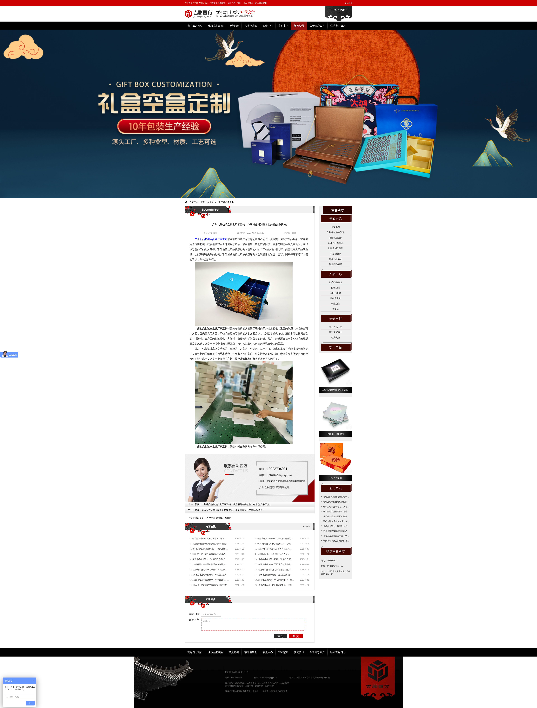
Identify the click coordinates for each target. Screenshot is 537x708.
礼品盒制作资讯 (226, 202)
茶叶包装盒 (250, 25)
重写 (280, 636)
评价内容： (195, 619)
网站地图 (348, 3)
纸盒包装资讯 (335, 259)
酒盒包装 (234, 25)
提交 (296, 636)
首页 (203, 202)
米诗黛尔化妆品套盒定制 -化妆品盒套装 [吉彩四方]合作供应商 (262, 683)
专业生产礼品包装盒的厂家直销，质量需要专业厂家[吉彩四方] (232, 510)
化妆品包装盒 (215, 25)
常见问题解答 (335, 264)
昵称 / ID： (195, 614)
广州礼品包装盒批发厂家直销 (216, 518)
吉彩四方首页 (194, 25)
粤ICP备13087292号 (278, 691)
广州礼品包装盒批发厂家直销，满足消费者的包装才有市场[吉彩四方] (236, 504)
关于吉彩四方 (317, 25)
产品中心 (335, 274)
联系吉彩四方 (337, 25)
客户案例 (283, 25)
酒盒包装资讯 (335, 238)
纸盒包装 (335, 303)
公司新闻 (335, 227)
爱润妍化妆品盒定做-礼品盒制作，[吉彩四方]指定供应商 (249, 686)
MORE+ (306, 526)
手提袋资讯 (335, 253)
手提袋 (335, 309)
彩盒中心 (268, 25)
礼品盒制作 (335, 298)
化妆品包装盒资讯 (336, 232)
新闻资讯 (299, 25)
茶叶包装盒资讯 (335, 243)
